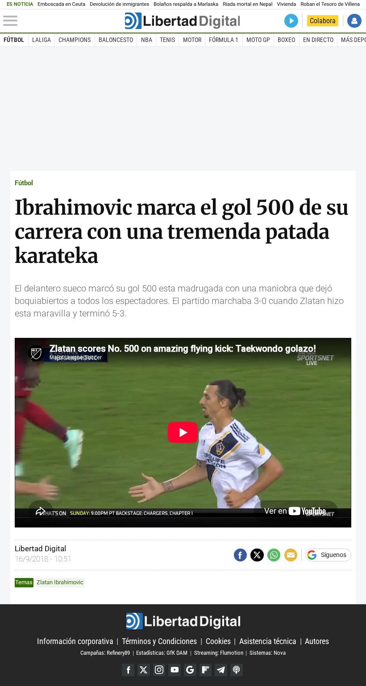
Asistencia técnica (267, 641)
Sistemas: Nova (268, 652)
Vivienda (286, 4)
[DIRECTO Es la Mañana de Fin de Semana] (291, 21)
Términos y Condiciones (159, 641)
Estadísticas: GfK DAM (161, 652)
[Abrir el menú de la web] (63, 21)
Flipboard (206, 670)
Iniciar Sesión (354, 21)
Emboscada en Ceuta (61, 4)
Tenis (167, 39)
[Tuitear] (256, 555)
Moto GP (258, 39)
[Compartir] (240, 555)
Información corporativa (75, 641)
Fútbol (14, 39)
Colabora (323, 21)
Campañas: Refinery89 (105, 652)
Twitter (143, 670)
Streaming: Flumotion (218, 652)
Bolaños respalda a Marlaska (186, 4)
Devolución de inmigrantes (119, 4)
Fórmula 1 (223, 39)
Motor (192, 39)
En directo (318, 39)
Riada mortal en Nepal (247, 4)
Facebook (128, 670)
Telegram (221, 670)
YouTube (174, 670)
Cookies (218, 641)
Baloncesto (116, 39)
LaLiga (41, 39)
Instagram (159, 670)
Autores (317, 641)
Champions (74, 39)
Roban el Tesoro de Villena (330, 4)
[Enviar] (273, 555)
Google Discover (190, 670)
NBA (146, 39)
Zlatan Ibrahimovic (60, 582)
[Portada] (182, 20)
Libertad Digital (183, 621)
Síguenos (333, 555)
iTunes (236, 670)
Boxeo (286, 39)
